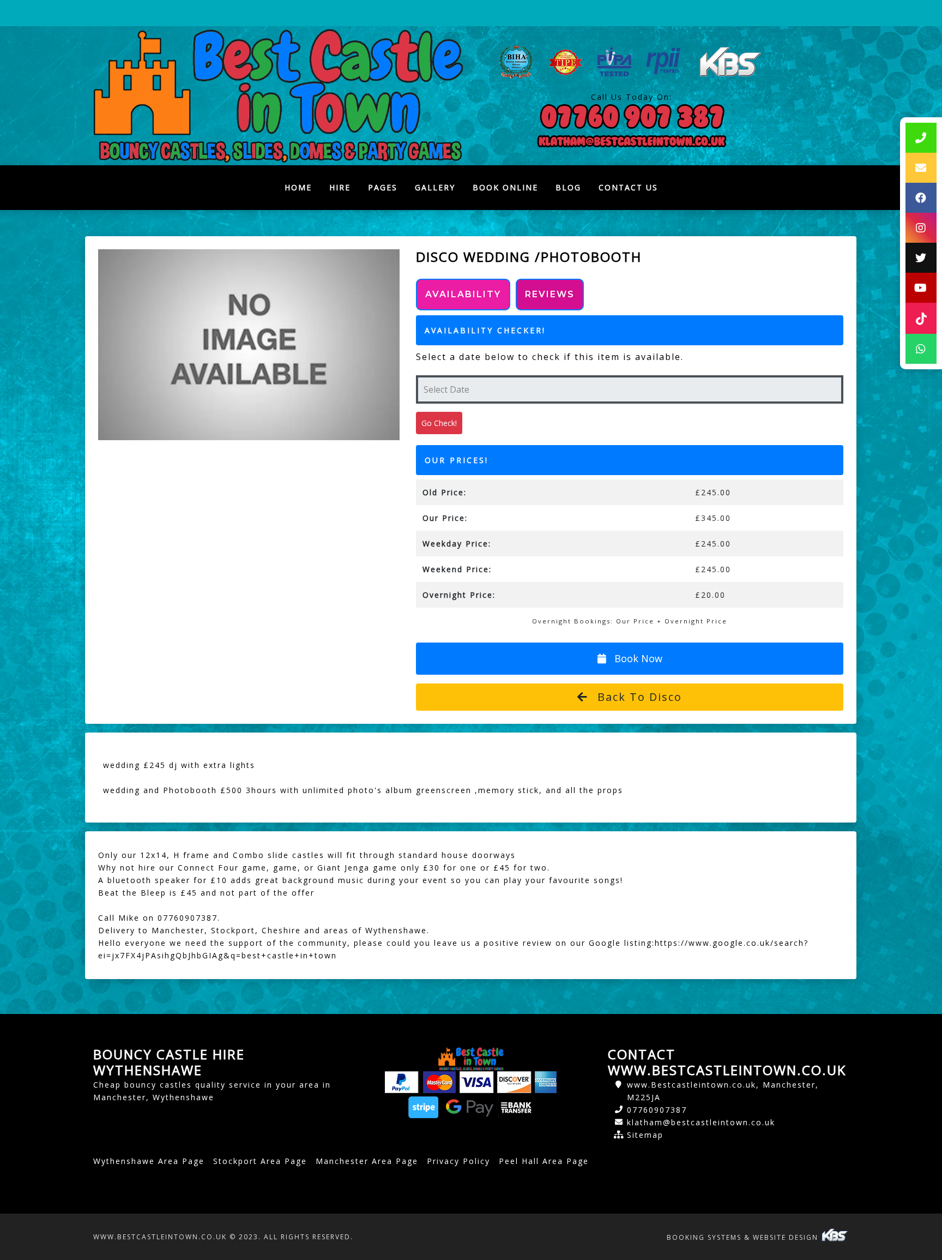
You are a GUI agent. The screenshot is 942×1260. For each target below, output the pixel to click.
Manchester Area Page (367, 1161)
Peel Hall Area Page (544, 1161)
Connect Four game (222, 867)
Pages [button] (382, 187)
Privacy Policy (458, 1161)
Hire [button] (340, 187)
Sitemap (645, 1135)
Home (303, 190)
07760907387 (657, 1110)
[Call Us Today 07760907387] (631, 116)
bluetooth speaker (148, 880)
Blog (568, 187)
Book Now (637, 658)
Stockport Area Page (260, 1161)
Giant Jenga (343, 867)
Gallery (435, 187)
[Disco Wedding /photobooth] (248, 344)
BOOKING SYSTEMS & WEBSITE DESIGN (744, 1237)
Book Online (505, 187)
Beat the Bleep (132, 892)
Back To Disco (638, 696)
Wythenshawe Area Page (148, 1161)
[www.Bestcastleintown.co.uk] (278, 96)
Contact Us (628, 187)
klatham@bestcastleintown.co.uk (701, 1122)
